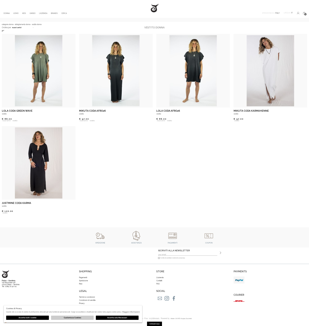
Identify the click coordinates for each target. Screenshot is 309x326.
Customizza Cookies (72, 318)
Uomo (16, 13)
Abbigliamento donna (22, 24)
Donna (7, 13)
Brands (54, 13)
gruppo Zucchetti (186, 318)
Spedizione (83, 281)
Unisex (32, 13)
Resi (80, 284)
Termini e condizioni (87, 297)
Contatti (159, 281)
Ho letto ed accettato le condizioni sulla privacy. (173, 258)
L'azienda (43, 13)
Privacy (82, 303)
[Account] (298, 13)
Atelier (173, 318)
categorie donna (8, 24)
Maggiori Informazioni (131, 312)
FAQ (158, 284)
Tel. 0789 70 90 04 (9, 286)
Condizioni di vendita (87, 300)
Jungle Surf (154, 9)
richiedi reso (154, 324)
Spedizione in (271, 13)
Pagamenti (83, 277)
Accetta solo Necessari (117, 318)
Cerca (64, 13)
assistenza (136, 243)
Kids (24, 13)
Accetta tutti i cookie (27, 318)
